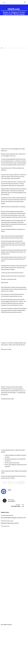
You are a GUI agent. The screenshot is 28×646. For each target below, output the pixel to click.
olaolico (9, 490)
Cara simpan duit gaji (6, 624)
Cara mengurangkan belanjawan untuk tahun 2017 (13, 517)
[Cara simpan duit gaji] (14, 574)
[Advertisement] (14, 30)
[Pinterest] (9, 492)
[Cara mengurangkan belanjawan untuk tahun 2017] (14, 515)
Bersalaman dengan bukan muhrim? (10, 523)
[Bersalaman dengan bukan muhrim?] (14, 521)
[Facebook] (8, 492)
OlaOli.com (14, 9)
